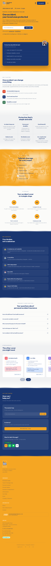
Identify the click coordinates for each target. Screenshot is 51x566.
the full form (18, 31)
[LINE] (13, 445)
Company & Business (7, 498)
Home (4, 496)
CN (33, 546)
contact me (11, 31)
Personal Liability (6, 487)
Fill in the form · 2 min (25, 428)
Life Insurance (6, 491)
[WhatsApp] (9, 445)
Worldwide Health (6, 480)
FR (25, 546)
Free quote (41, 3)
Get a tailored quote (7, 507)
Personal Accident (7, 485)
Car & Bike (5, 494)
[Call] (6, 445)
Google (23, 8)
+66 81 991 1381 (7, 531)
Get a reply (28, 27)
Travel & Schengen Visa (8, 482)
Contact (4, 510)
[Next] (28, 379)
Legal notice (20, 546)
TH (29, 546)
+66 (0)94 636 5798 (8, 533)
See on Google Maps (8, 528)
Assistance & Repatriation (8, 489)
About (4, 505)
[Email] (17, 445)
